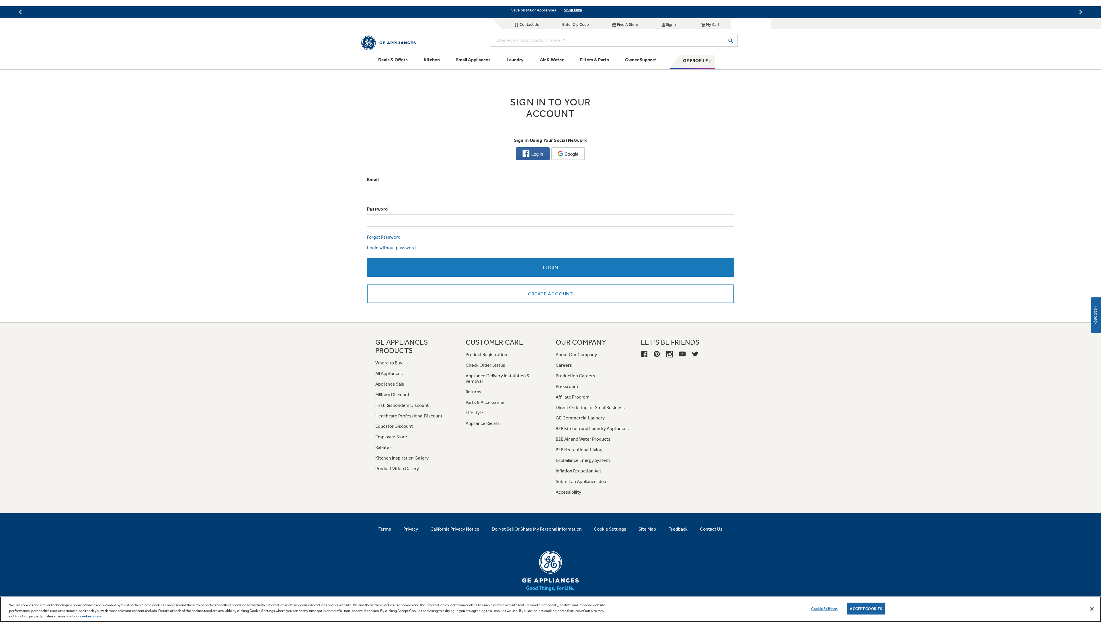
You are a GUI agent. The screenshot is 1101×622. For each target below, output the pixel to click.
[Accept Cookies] (1092, 609)
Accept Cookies (866, 608)
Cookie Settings (824, 608)
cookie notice (90, 616)
